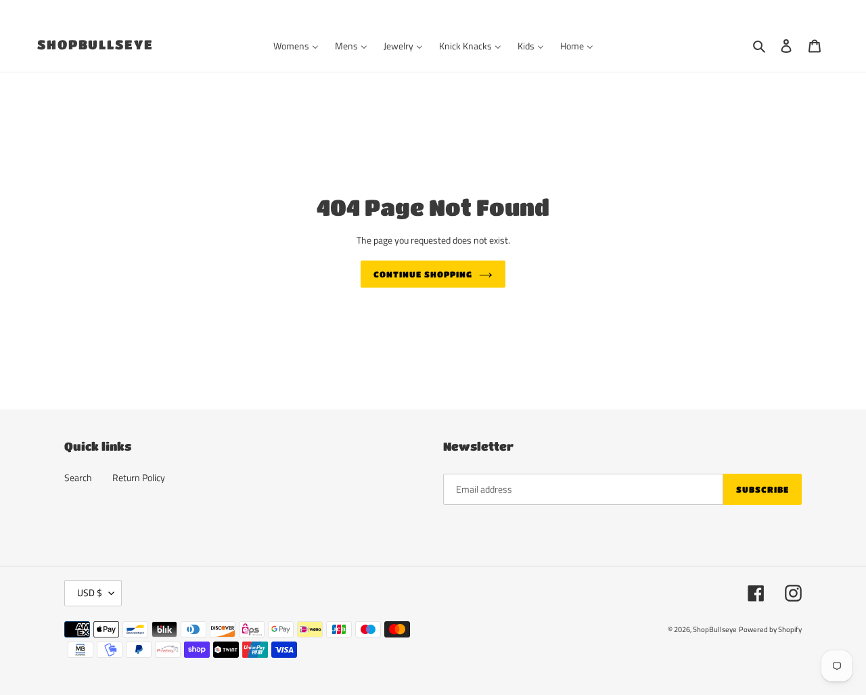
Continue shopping (422, 274)
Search (78, 477)
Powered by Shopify (770, 629)
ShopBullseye (95, 44)
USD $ (89, 592)
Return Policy (138, 477)
